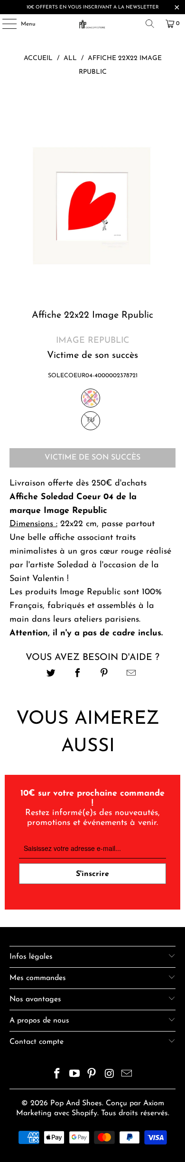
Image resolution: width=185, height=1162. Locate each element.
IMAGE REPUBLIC (92, 341)
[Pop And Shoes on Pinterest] (92, 1075)
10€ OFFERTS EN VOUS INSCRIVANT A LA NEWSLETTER (93, 7)
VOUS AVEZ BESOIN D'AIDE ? (92, 657)
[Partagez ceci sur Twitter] (51, 674)
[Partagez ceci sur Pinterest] (104, 674)
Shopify (84, 1113)
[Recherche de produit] (150, 23)
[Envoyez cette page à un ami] (131, 674)
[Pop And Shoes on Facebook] (57, 1075)
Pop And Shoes (76, 1103)
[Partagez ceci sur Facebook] (77, 674)
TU (90, 420)
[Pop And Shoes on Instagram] (109, 1075)
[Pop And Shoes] (92, 23)
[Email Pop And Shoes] (127, 1075)
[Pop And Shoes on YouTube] (74, 1075)
